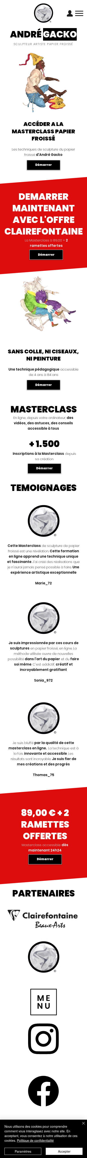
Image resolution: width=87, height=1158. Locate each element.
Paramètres (23, 1151)
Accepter (64, 1151)
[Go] (69, 13)
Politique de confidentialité (35, 1140)
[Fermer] (80, 1126)
